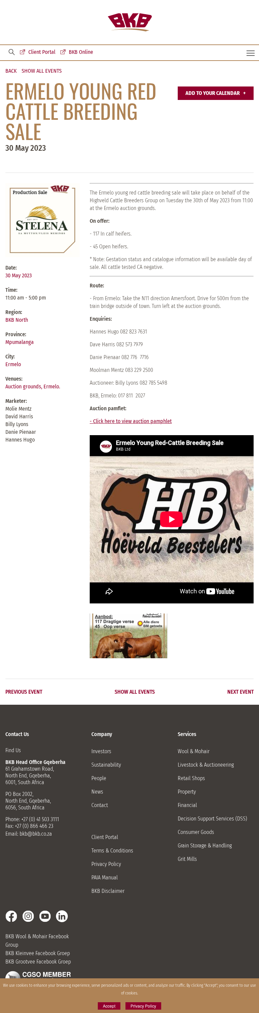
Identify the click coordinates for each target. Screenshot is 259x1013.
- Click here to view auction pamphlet (131, 421)
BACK (11, 71)
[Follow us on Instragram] (28, 916)
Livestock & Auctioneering (206, 765)
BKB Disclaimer (107, 891)
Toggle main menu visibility (251, 53)
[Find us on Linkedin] (62, 916)
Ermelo (13, 364)
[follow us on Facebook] (11, 916)
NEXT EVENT (240, 692)
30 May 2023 (18, 275)
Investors (101, 751)
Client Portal (41, 52)
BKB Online (81, 52)
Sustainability (106, 765)
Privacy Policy (106, 864)
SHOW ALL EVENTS (42, 71)
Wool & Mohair (193, 751)
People (98, 778)
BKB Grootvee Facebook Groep (38, 961)
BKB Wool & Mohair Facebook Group (37, 940)
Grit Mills (187, 859)
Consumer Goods (196, 832)
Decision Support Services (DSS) (212, 818)
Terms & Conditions (112, 850)
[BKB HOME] (130, 22)
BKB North (16, 320)
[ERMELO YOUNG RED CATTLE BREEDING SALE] (129, 636)
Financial (187, 805)
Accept (109, 1006)
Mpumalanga (19, 342)
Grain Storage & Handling (205, 845)
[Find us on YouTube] (45, 916)
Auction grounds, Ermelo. (32, 386)
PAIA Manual (104, 877)
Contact (99, 805)
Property (187, 792)
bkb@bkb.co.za (36, 834)
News (97, 792)
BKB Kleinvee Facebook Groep (37, 953)
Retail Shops (191, 778)
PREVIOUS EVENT (23, 692)
